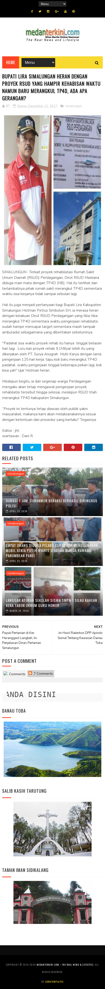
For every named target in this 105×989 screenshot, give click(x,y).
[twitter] (40, 11)
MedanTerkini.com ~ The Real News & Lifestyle (65, 964)
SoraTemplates (54, 981)
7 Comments (43, 673)
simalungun (73, 106)
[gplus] (56, 11)
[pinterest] (73, 11)
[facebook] (32, 11)
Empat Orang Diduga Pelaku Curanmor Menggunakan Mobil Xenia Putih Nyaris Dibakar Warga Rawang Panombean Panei (52, 550)
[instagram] (48, 11)
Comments (16, 674)
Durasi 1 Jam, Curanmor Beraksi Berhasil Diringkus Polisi (51, 503)
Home (10, 62)
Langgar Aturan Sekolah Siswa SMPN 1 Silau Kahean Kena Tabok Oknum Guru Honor (51, 602)
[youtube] (65, 11)
